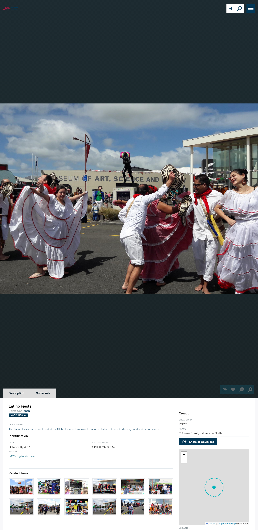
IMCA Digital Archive (22, 456)
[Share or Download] (224, 389)
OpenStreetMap (227, 523)
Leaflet (212, 523)
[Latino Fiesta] (21, 486)
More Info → (18, 414)
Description (16, 393)
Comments (43, 393)
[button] (214, 487)
